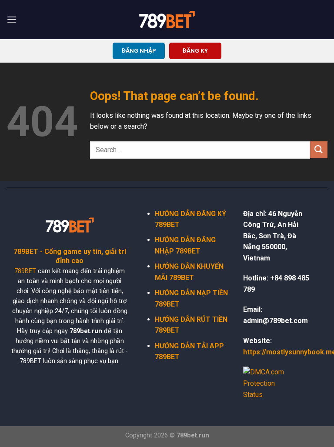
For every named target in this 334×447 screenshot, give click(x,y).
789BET (25, 271)
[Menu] (12, 19)
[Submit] (318, 149)
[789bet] (167, 19)
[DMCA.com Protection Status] (269, 383)
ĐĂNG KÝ (195, 50)
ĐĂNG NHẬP (139, 50)
